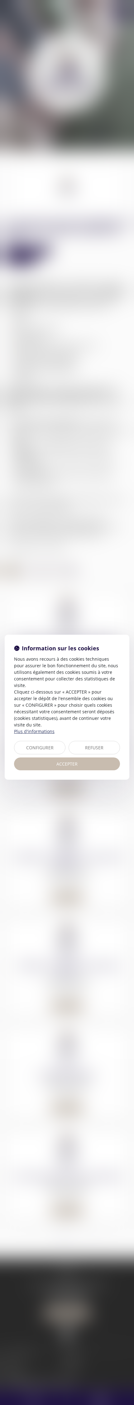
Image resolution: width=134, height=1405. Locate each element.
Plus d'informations (34, 731)
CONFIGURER (40, 748)
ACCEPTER (67, 764)
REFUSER (94, 748)
